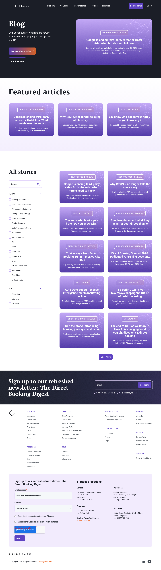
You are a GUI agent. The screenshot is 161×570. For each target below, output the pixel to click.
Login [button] (149, 6)
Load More (106, 357)
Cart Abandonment (69, 438)
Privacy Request (142, 441)
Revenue (65, 452)
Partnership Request (144, 423)
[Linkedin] (143, 561)
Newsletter (31, 466)
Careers (139, 420)
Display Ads (31, 434)
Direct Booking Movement (114, 416)
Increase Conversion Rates (72, 431)
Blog (28, 459)
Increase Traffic (67, 427)
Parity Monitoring (68, 423)
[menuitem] (52, 6)
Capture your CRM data (70, 434)
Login (107, 441)
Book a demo (17, 61)
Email (29, 431)
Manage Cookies (45, 562)
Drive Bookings (67, 416)
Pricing (107, 437)
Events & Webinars (34, 452)
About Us (139, 416)
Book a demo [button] (136, 6)
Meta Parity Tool (33, 463)
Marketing (65, 455)
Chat (29, 438)
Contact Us (109, 433)
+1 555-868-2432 (83, 521)
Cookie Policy (141, 444)
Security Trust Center (144, 458)
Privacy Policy (141, 437)
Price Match (31, 420)
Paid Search (31, 427)
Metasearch (31, 416)
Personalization (33, 423)
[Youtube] (149, 561)
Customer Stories (33, 455)
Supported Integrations (113, 420)
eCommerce (66, 459)
